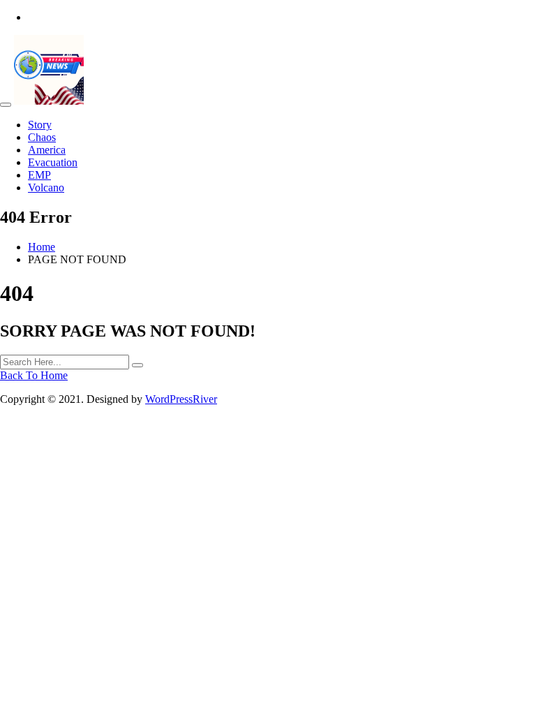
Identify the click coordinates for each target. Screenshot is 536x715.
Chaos (42, 137)
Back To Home (34, 375)
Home (41, 247)
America (47, 150)
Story (40, 125)
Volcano (46, 187)
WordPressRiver (181, 399)
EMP (39, 175)
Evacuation (52, 162)
